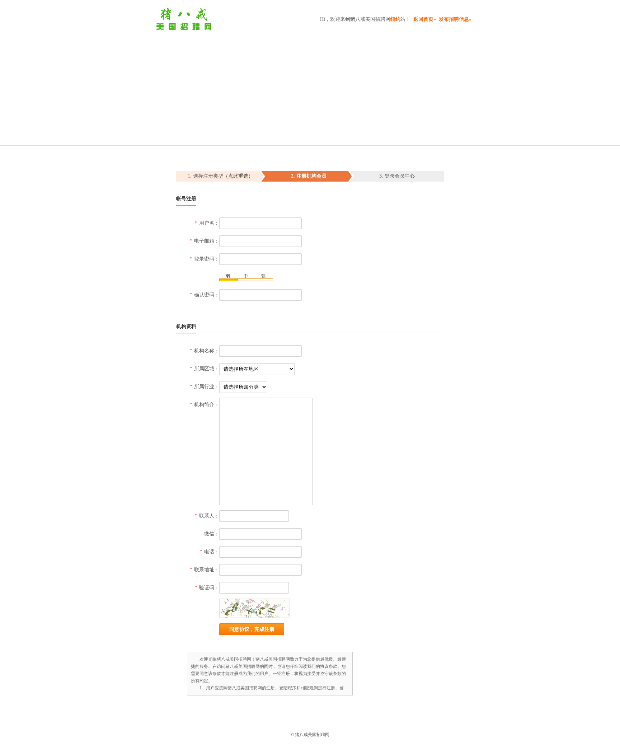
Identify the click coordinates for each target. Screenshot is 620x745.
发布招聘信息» (455, 19)
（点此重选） (238, 176)
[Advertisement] (310, 84)
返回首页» (424, 19)
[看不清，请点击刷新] (254, 608)
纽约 (395, 19)
